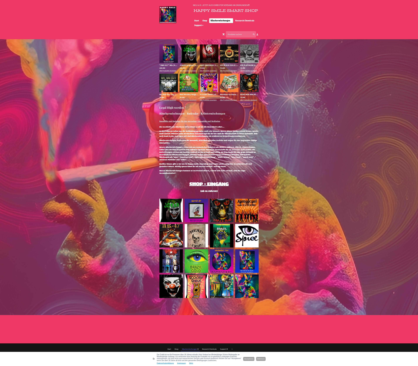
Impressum (181, 363)
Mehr (191, 363)
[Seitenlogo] (167, 14)
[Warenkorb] (224, 34)
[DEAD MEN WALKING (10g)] (249, 91)
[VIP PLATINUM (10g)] (249, 62)
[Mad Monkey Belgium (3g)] (189, 91)
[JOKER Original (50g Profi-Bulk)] (189, 62)
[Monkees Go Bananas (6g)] (229, 91)
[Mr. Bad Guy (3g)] (168, 91)
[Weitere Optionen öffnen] (232, 349)
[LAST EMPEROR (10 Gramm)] (209, 62)
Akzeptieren (248, 359)
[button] (254, 34)
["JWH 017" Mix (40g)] (168, 62)
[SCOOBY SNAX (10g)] (209, 91)
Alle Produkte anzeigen (167, 71)
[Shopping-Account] (257, 34)
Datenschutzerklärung (165, 363)
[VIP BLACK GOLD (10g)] (229, 62)
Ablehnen (261, 359)
